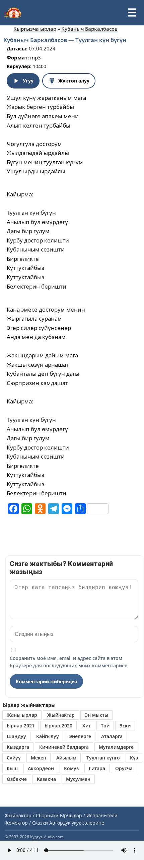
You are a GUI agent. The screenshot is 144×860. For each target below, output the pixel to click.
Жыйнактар (61, 715)
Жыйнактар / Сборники (32, 815)
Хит (86, 725)
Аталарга (112, 736)
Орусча (124, 768)
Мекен (38, 757)
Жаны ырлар (22, 715)
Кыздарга (18, 747)
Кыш (12, 768)
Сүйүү (14, 757)
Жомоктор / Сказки (26, 823)
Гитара (97, 768)
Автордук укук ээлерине (76, 823)
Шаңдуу (16, 736)
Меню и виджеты (132, 13)
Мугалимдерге (116, 747)
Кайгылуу (47, 736)
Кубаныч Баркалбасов (89, 28)
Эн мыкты (96, 715)
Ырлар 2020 (58, 725)
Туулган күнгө (103, 757)
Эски (125, 725)
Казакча (46, 779)
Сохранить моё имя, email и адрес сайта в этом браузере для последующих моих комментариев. (69, 662)
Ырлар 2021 (20, 725)
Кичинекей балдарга (64, 747)
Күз (134, 757)
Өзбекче (17, 779)
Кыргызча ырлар (34, 28)
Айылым (66, 757)
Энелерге (80, 736)
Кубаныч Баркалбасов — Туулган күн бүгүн (64, 40)
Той (105, 725)
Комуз (71, 768)
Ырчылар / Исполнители (89, 815)
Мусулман (78, 779)
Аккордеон (41, 768)
